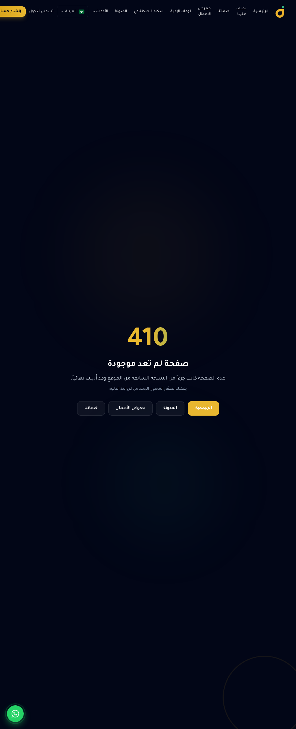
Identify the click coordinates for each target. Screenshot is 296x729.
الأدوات (102, 12)
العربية (70, 12)
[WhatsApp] (15, 713)
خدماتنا (224, 12)
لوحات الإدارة (180, 12)
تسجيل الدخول (41, 12)
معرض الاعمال (204, 11)
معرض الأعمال (130, 408)
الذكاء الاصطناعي (148, 12)
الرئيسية (260, 12)
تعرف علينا (241, 11)
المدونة (121, 12)
